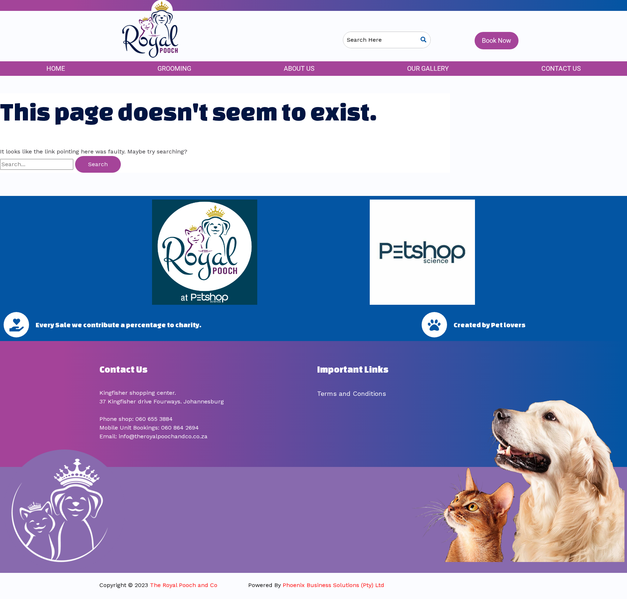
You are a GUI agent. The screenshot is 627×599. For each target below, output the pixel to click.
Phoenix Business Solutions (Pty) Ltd (333, 585)
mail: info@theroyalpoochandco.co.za (155, 436)
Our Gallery (428, 68)
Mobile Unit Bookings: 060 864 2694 (149, 427)
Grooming (174, 68)
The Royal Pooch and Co (183, 585)
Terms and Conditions (351, 393)
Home (55, 68)
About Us (299, 68)
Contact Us (561, 68)
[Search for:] (37, 164)
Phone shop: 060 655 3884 (136, 418)
